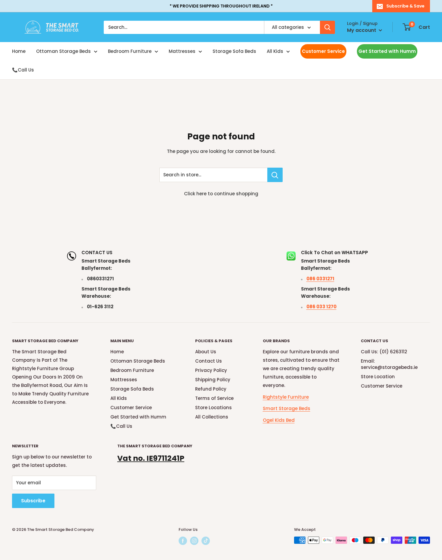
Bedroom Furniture (130, 51)
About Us (205, 351)
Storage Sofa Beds (234, 51)
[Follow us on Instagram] (194, 541)
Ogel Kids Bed (279, 420)
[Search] (327, 27)
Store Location (378, 376)
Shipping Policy (212, 379)
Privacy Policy (211, 370)
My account (362, 30)
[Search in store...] (275, 175)
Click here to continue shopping (221, 193)
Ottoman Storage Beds (63, 51)
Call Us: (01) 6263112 (384, 351)
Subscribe (33, 501)
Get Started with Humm (387, 51)
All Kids (275, 51)
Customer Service (323, 51)
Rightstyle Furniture (286, 397)
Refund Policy (210, 389)
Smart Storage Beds (286, 408)
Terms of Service (214, 398)
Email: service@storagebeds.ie (389, 364)
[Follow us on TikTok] (205, 541)
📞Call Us (23, 70)
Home (19, 51)
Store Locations (213, 407)
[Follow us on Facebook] (183, 541)
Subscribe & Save (405, 6)
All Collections (211, 417)
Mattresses (182, 51)
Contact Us (208, 361)
